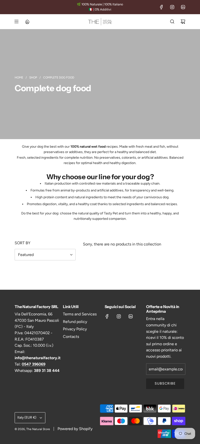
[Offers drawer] (27, 21)
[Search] (172, 21)
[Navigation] (16, 21)
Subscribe (165, 383)
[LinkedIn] (183, 7)
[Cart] (183, 21)
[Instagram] (172, 7)
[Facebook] (161, 7)
